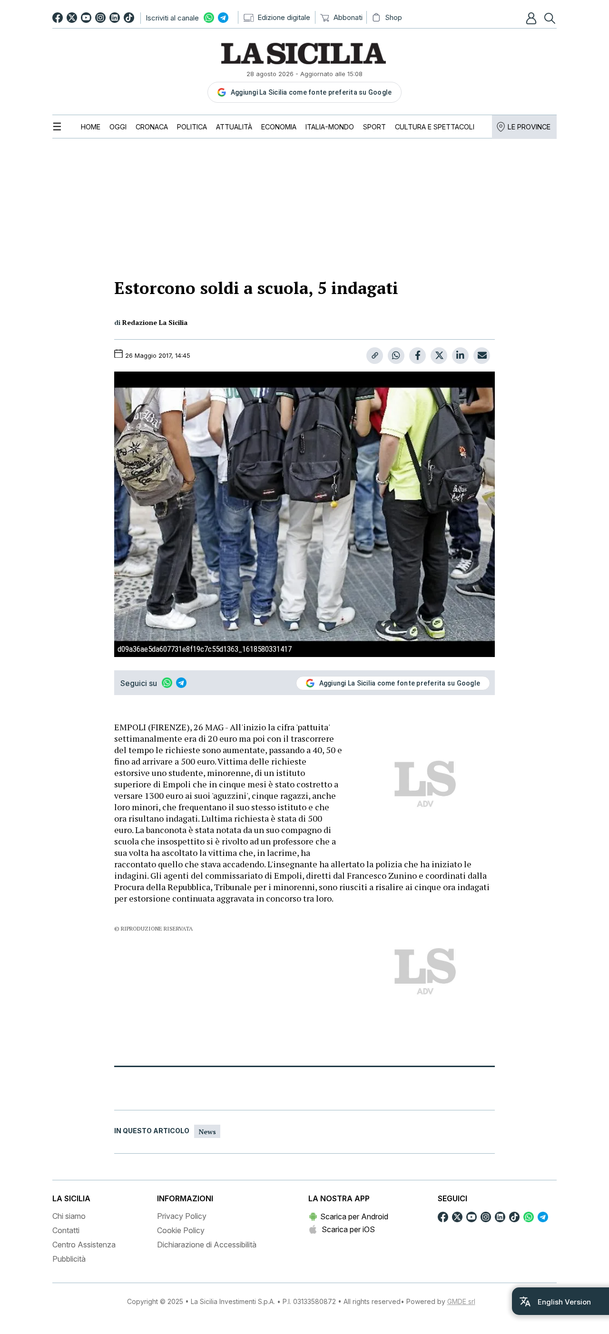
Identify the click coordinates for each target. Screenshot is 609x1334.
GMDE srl (461, 1301)
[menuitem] (91, 127)
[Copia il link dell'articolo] (374, 355)
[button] (532, 18)
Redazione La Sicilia (154, 322)
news (207, 1131)
